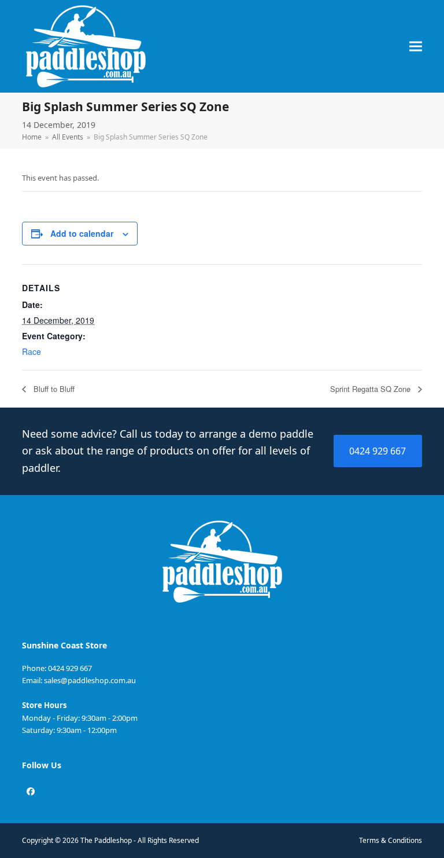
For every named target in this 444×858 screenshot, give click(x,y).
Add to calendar (81, 233)
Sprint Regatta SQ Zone (371, 388)
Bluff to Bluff (53, 388)
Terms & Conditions (390, 840)
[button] (415, 47)
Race (31, 351)
